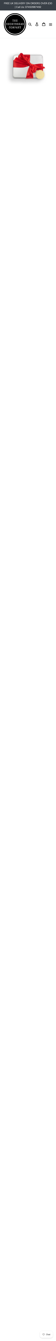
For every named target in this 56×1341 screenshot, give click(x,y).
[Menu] (50, 24)
